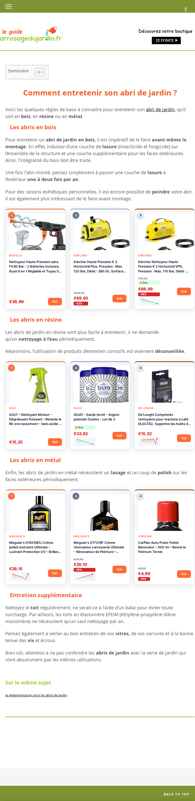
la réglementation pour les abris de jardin (36, 695)
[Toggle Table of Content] (37, 72)
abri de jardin (160, 109)
